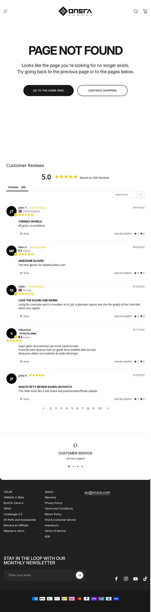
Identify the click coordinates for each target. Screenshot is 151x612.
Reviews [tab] (13, 187)
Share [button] (26, 233)
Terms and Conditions (59, 508)
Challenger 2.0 (13, 514)
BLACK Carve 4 (13, 503)
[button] (136, 233)
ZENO (7, 508)
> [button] (107, 408)
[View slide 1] (69, 466)
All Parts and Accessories (20, 519)
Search (49, 492)
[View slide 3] (78, 466)
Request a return (14, 531)
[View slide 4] (82, 466)
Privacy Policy (53, 503)
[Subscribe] (79, 575)
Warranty (50, 497)
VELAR (8, 492)
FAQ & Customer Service (60, 519)
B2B (47, 536)
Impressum (52, 525)
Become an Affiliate (16, 525)
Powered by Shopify (89, 605)
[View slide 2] (73, 466)
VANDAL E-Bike (14, 497)
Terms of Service (55, 531)
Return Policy (53, 514)
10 (99, 408)
